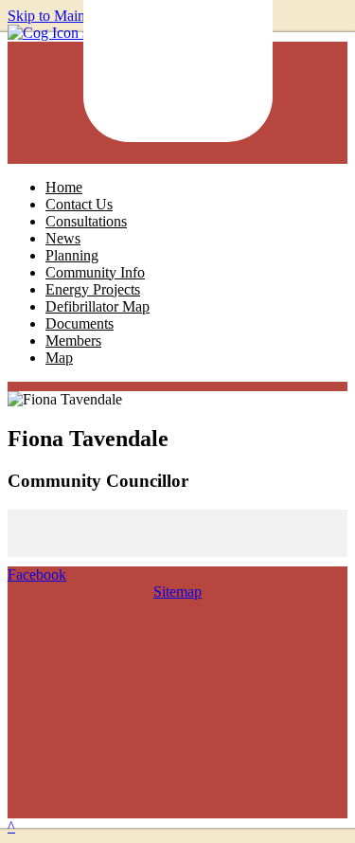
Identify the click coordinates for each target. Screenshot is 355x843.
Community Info (95, 272)
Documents (79, 323)
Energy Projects (92, 289)
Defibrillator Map (97, 306)
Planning (71, 255)
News (62, 238)
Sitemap (177, 591)
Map (59, 358)
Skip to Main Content (72, 16)
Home (63, 187)
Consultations (86, 221)
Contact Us (79, 204)
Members (73, 340)
